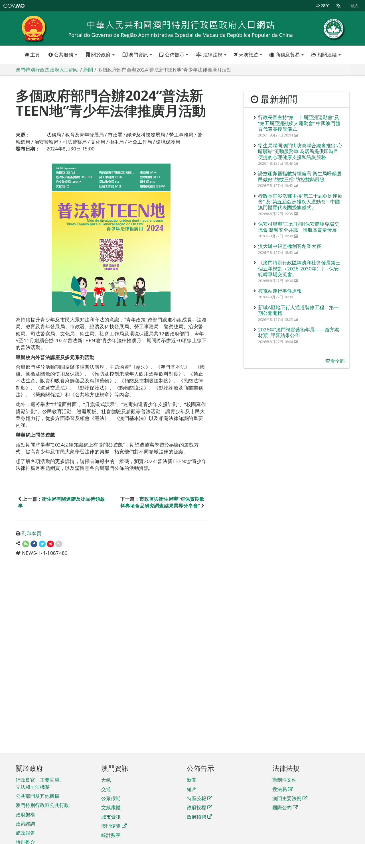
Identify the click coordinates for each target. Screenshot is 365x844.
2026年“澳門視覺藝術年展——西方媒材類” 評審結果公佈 (298, 332)
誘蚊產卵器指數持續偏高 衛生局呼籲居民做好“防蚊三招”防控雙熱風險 (300, 176)
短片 (191, 789)
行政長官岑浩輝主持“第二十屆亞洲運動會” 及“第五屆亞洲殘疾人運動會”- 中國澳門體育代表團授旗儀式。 (300, 202)
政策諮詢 (25, 823)
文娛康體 (111, 807)
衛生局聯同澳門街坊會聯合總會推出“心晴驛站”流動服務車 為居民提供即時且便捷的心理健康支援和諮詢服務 (300, 151)
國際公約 (282, 807)
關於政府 (101, 54)
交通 (106, 789)
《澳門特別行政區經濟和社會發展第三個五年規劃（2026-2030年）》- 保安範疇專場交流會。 (299, 268)
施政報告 (25, 832)
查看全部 (335, 361)
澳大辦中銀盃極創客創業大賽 (289, 246)
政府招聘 (196, 817)
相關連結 (327, 54)
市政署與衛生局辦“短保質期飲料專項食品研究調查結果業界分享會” (162, 502)
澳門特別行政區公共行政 (42, 805)
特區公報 (196, 798)
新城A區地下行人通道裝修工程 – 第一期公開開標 (298, 310)
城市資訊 (111, 817)
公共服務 (63, 54)
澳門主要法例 (286, 798)
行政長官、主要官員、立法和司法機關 (40, 783)
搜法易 (279, 789)
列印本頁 (31, 533)
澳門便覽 (111, 826)
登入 (354, 5)
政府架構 (25, 814)
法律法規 (213, 54)
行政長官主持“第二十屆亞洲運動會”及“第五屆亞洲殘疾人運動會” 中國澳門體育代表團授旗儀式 (299, 123)
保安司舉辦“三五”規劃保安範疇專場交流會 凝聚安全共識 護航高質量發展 (298, 227)
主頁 (34, 54)
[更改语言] (338, 5)
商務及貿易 (287, 54)
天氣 (106, 779)
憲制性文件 (284, 779)
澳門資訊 (138, 54)
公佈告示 (174, 54)
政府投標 (196, 807)
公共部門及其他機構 (37, 796)
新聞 (191, 779)
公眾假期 (111, 798)
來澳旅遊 (248, 54)
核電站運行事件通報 (280, 291)
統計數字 (111, 835)
